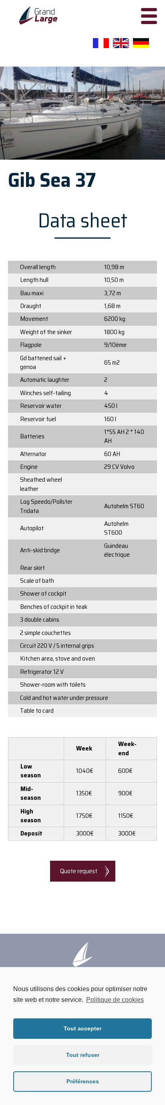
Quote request (78, 871)
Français (101, 43)
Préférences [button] (82, 1081)
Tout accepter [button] (82, 1028)
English (121, 43)
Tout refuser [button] (82, 1055)
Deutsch (141, 43)
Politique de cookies (115, 999)
